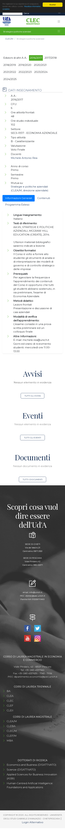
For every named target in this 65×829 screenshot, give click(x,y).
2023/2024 (41, 72)
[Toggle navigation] (59, 13)
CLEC (10, 700)
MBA (10, 740)
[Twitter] (37, 628)
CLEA (10, 696)
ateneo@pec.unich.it (35, 595)
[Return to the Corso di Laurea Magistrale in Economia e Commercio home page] (31, 21)
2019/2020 (24, 64)
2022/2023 (25, 72)
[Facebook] (28, 628)
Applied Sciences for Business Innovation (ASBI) (32, 776)
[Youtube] (28, 638)
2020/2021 (40, 64)
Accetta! (53, 4)
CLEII (10, 710)
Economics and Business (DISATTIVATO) (31, 764)
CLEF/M (11, 735)
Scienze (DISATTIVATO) (21, 769)
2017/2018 (50, 57)
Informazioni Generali (18, 198)
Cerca (26, 13)
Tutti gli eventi (32, 437)
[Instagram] (37, 638)
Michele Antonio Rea (24, 158)
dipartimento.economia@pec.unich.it (35, 676)
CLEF (10, 705)
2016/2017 (36, 57)
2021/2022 (9, 72)
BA (8, 691)
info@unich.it (35, 592)
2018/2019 (9, 64)
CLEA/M (12, 721)
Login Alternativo (32, 822)
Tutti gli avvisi (32, 395)
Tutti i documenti (32, 479)
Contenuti (43, 198)
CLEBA (11, 726)
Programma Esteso (17, 204)
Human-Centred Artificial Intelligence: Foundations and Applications (30, 785)
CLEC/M (9, 39)
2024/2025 (10, 79)
